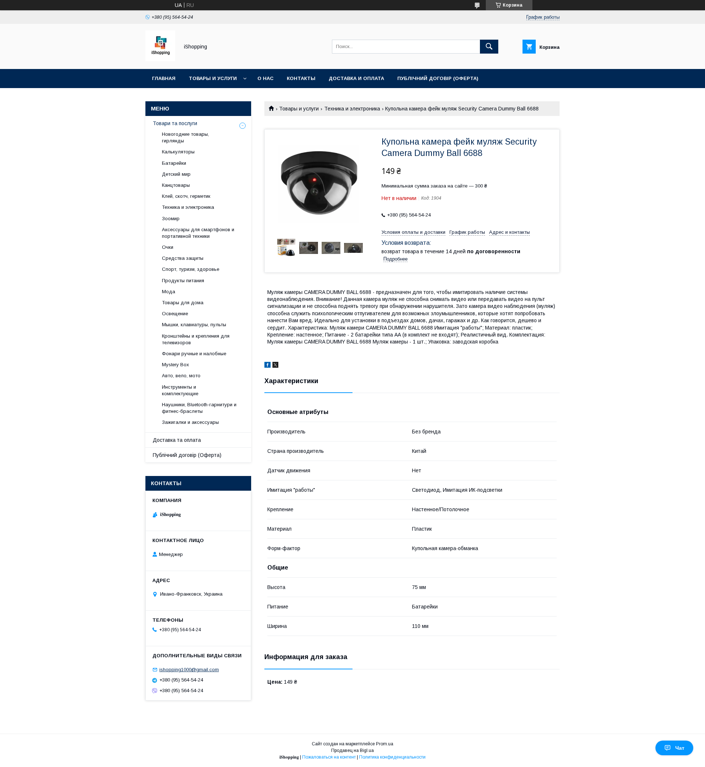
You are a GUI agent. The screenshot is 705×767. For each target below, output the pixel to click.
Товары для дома (182, 302)
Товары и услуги (213, 78)
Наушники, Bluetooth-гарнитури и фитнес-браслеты (199, 408)
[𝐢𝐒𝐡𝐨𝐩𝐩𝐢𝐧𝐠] (160, 59)
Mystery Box (175, 364)
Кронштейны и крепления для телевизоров (195, 339)
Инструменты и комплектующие (180, 390)
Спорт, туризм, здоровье (190, 269)
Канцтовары (176, 185)
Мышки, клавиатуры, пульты (194, 324)
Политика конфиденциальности (392, 757)
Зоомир (171, 218)
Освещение (175, 313)
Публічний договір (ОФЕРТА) (437, 78)
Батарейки (174, 163)
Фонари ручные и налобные (194, 353)
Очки (167, 247)
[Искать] (489, 47)
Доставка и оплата (356, 78)
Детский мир (176, 174)
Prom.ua (384, 743)
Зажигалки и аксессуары (190, 422)
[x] (275, 366)
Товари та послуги (175, 123)
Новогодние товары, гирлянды (185, 137)
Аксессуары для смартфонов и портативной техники (198, 233)
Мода (168, 291)
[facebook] (267, 366)
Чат (679, 748)
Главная (164, 78)
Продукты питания (183, 280)
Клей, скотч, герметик (186, 196)
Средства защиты (182, 258)
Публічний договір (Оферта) (187, 455)
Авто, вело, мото (181, 375)
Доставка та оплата (177, 440)
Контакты (301, 78)
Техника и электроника (352, 109)
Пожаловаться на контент (329, 757)
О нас (265, 78)
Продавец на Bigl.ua (352, 750)
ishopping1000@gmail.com (189, 669)
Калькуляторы (178, 152)
